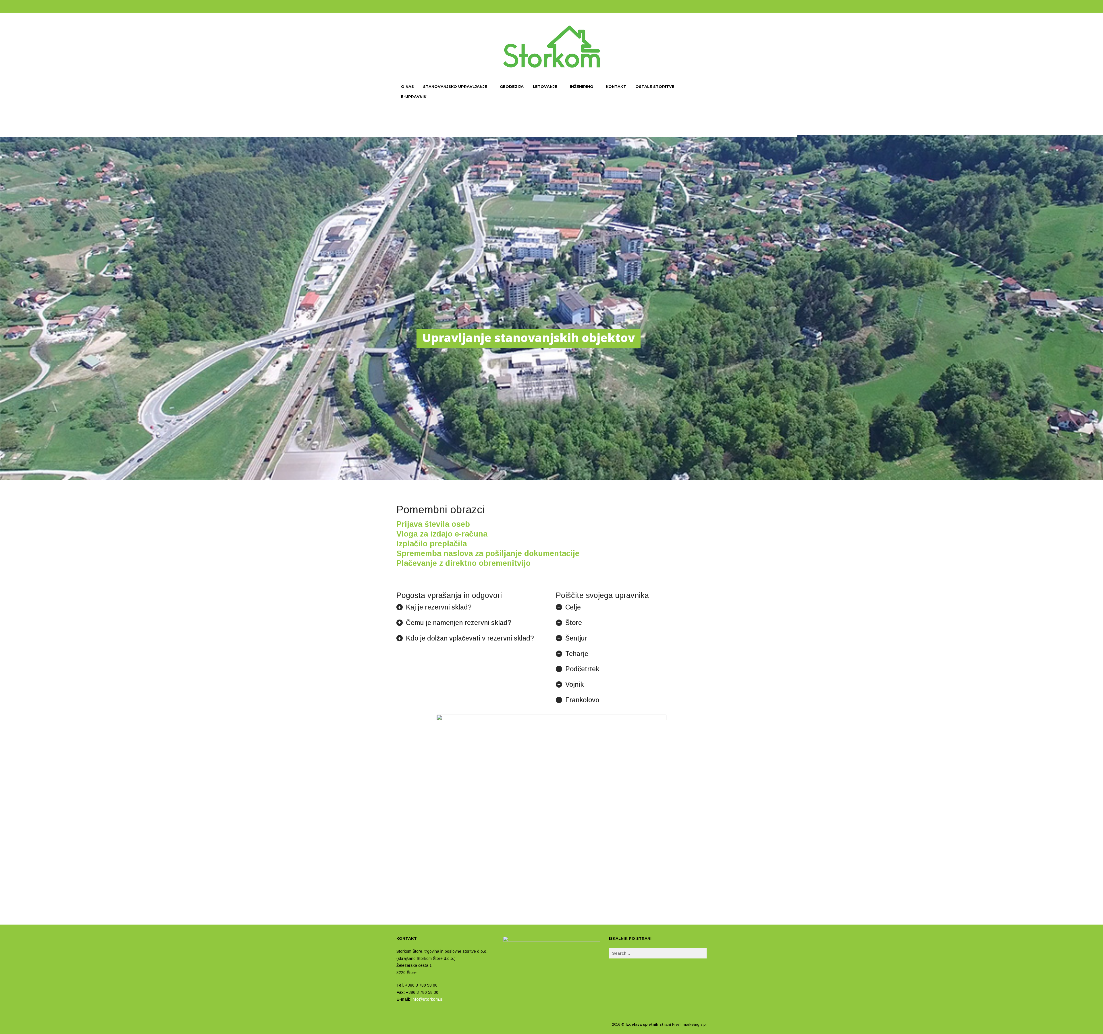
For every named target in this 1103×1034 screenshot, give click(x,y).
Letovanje (545, 86)
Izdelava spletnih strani (648, 1024)
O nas (407, 86)
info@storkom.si (427, 999)
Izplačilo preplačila (431, 543)
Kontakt (616, 86)
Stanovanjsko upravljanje (455, 86)
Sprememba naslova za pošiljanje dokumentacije (487, 553)
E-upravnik (414, 96)
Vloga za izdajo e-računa (441, 534)
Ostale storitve (654, 86)
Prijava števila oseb (433, 524)
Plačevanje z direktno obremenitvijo (463, 563)
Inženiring (581, 86)
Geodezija (512, 86)
